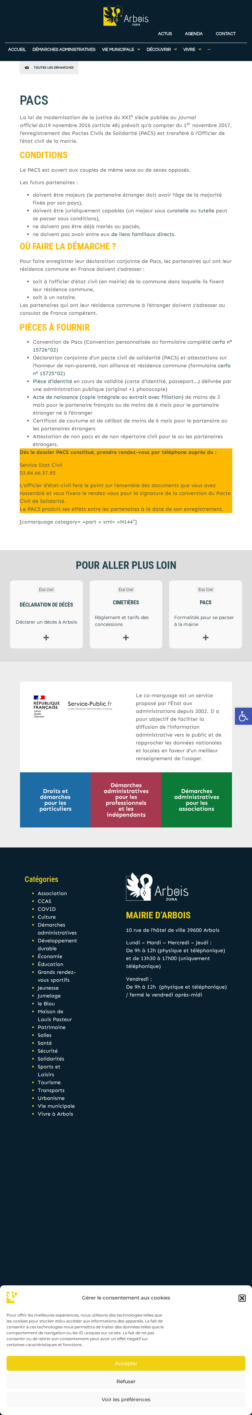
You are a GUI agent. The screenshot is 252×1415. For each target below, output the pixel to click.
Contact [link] (226, 34)
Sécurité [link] (48, 1051)
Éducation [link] (50, 964)
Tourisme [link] (49, 1082)
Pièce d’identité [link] (52, 381)
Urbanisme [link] (51, 1098)
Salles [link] (45, 1035)
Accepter (126, 1363)
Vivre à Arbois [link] (55, 1114)
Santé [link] (45, 1043)
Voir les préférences (126, 1399)
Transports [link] (51, 1090)
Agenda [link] (194, 34)
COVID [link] (47, 909)
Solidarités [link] (51, 1059)
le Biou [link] (46, 1003)
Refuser (126, 1381)
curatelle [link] (178, 210)
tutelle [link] (206, 210)
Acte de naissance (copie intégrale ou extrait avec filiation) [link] (108, 397)
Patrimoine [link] (52, 1027)
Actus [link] (165, 34)
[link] (243, 716)
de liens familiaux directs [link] (142, 234)
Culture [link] (47, 917)
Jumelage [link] (49, 996)
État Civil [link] (46, 590)
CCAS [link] (44, 901)
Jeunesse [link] (48, 988)
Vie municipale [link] (56, 1106)
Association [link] (52, 893)
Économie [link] (50, 956)
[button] (242, 1298)
